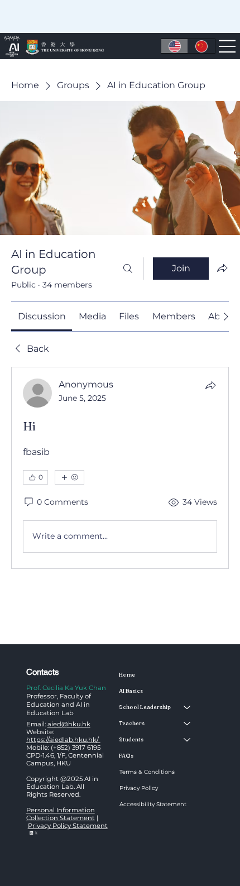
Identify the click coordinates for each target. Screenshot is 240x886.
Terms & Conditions (147, 771)
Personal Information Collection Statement (60, 814)
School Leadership (145, 707)
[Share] (210, 385)
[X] (35, 833)
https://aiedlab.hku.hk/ (63, 740)
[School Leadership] (187, 707)
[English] (174, 45)
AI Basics (131, 691)
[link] (42, 316)
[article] (120, 468)
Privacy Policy (138, 788)
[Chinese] (201, 45)
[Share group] (222, 268)
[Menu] (228, 46)
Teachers (132, 723)
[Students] (187, 739)
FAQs (126, 755)
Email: (58, 724)
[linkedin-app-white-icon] (31, 833)
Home (127, 674)
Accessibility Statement (152, 804)
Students (131, 739)
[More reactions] (69, 477)
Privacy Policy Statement (68, 826)
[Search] (128, 268)
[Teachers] (187, 723)
